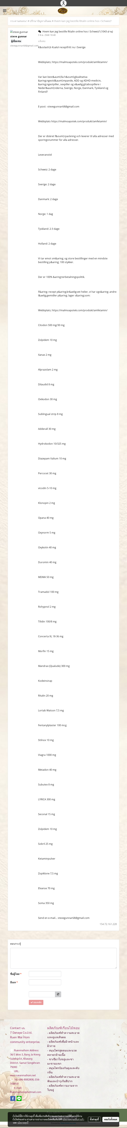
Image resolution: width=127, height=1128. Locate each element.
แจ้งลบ (41, 41)
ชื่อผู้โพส (16, 974)
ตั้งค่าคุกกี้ (94, 1119)
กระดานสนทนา (18, 21)
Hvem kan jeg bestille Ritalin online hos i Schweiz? (83, 21)
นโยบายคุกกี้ (23, 1122)
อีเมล (14, 982)
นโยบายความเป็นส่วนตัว (73, 1119)
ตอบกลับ (37, 1002)
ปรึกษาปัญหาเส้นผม (40, 21)
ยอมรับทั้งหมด (110, 1119)
